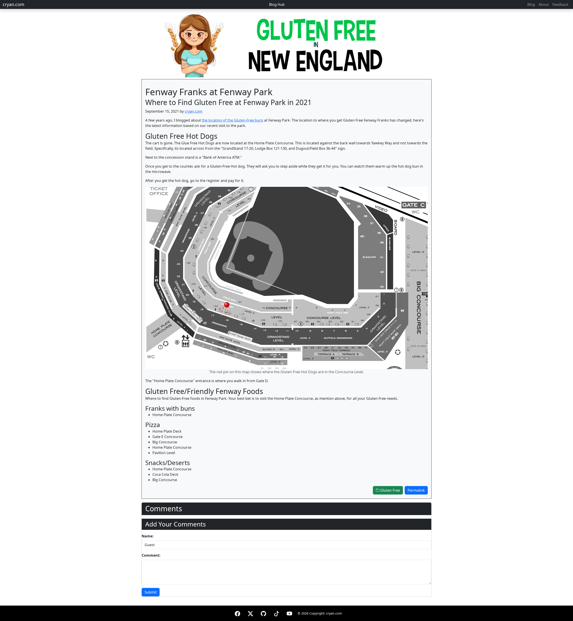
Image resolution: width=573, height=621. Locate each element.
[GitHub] (263, 613)
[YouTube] (289, 613)
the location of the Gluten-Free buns (232, 120)
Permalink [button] (416, 490)
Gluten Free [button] (389, 490)
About (544, 4)
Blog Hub (277, 4)
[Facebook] (237, 613)
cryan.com (13, 4)
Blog (531, 4)
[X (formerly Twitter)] (250, 613)
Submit (151, 592)
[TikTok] (276, 613)
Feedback (560, 4)
